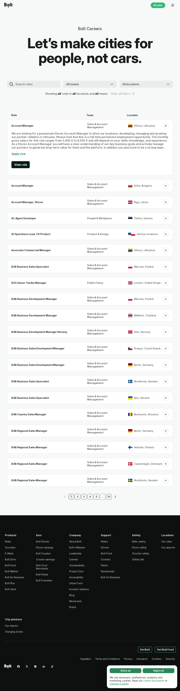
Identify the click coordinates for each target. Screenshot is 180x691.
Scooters (10, 547)
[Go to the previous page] (65, 496)
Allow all (125, 670)
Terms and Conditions (107, 658)
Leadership (75, 553)
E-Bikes (9, 553)
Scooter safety (140, 553)
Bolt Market (11, 571)
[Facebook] (18, 666)
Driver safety (139, 547)
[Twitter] (27, 666)
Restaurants (107, 571)
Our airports (168, 547)
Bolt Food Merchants (42, 567)
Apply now (18, 154)
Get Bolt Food (165, 649)
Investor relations (79, 589)
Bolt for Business (14, 577)
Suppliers (85, 658)
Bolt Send (10, 589)
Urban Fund (75, 583)
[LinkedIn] (44, 666)
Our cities (166, 541)
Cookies (156, 658)
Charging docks (14, 631)
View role (20, 164)
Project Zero (76, 571)
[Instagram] (35, 666)
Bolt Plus (10, 583)
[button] (166, 126)
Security (170, 658)
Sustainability (77, 565)
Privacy (128, 658)
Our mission (11, 625)
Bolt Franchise (44, 580)
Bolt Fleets (42, 574)
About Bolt (75, 541)
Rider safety (139, 541)
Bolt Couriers (43, 553)
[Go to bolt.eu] (8, 5)
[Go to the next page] (115, 496)
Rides (8, 541)
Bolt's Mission (77, 547)
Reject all (158, 670)
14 (108, 496)
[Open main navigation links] (172, 5)
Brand (72, 607)
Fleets (104, 565)
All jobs (157, 5)
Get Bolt (145, 649)
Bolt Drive (10, 559)
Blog (72, 595)
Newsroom (75, 601)
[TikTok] (52, 666)
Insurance (142, 658)
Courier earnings (45, 559)
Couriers (105, 559)
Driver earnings (44, 547)
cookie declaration (153, 680)
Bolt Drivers (42, 541)
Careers (73, 559)
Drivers (105, 547)
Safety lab (138, 559)
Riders (104, 541)
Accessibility (76, 577)
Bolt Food (10, 565)
